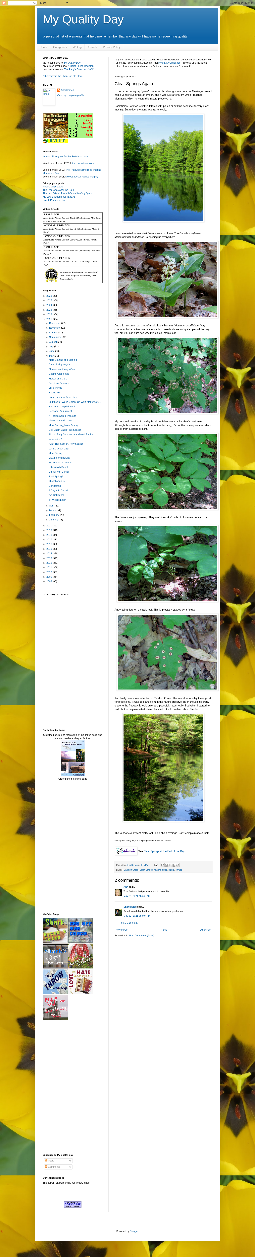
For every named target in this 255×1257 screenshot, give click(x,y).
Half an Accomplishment (62, 406)
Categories (60, 47)
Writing (77, 47)
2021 (49, 319)
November (55, 327)
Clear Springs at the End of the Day (164, 851)
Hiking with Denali (59, 467)
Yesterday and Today (60, 462)
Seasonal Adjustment (60, 411)
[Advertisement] (55, 662)
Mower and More (58, 378)
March (53, 510)
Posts (50, 1160)
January (54, 519)
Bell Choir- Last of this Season (65, 430)
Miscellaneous (57, 481)
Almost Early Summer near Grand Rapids (71, 434)
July (51, 346)
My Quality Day (83, 19)
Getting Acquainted (59, 373)
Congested (55, 486)
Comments (53, 1166)
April (52, 505)
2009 (49, 576)
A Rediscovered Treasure (62, 416)
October (53, 332)
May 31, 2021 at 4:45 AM (137, 896)
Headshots (55, 392)
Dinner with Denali (59, 471)
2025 (49, 300)
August (53, 342)
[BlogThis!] (166, 865)
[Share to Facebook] (174, 865)
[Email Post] (156, 865)
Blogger (134, 1231)
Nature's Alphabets (53, 186)
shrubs (179, 870)
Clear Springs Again (60, 364)
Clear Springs (146, 870)
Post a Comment (128, 922)
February (54, 515)
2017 (49, 539)
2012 (49, 563)
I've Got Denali (57, 495)
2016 (49, 544)
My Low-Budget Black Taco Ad (59, 196)
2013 (49, 558)
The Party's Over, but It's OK (79, 69)
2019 (49, 530)
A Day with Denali (58, 490)
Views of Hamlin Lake (60, 420)
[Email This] (163, 865)
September (55, 337)
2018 (49, 535)
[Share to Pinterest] (178, 865)
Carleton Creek (131, 870)
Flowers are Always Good (62, 369)
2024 (49, 305)
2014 (49, 553)
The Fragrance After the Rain (58, 190)
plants (171, 870)
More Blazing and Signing (63, 360)
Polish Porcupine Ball (54, 200)
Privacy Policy (111, 47)
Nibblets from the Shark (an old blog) (62, 76)
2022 (49, 314)
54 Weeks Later (57, 499)
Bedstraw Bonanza (59, 383)
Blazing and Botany (59, 457)
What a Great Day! (59, 448)
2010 (49, 572)
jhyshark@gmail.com (169, 62)
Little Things (55, 387)
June (52, 351)
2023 (49, 309)
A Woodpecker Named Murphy (81, 176)
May (51, 356)
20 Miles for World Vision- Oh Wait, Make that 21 (75, 402)
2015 (49, 549)
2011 (49, 567)
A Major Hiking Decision (81, 66)
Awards (92, 47)
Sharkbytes (130, 906)
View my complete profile (70, 95)
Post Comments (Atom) (141, 935)
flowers (157, 870)
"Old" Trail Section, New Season (66, 443)
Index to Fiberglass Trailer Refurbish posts (65, 156)
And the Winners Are (83, 163)
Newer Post (122, 929)
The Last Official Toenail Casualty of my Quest (67, 193)
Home (43, 47)
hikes (164, 870)
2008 (49, 581)
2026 (49, 296)
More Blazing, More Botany (63, 425)
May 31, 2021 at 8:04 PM (137, 915)
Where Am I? (56, 439)
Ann (126, 887)
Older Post (205, 929)
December (55, 323)
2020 (49, 525)
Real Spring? (56, 476)
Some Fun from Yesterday (63, 397)
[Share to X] (170, 865)
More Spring (55, 453)
